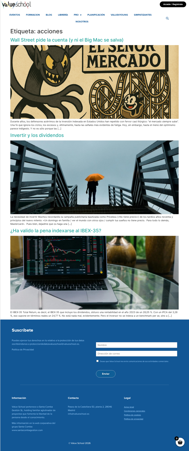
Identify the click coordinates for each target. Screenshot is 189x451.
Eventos (14, 15)
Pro (76, 15)
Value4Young (119, 15)
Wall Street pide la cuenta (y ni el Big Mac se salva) (67, 40)
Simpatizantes (143, 15)
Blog (49, 15)
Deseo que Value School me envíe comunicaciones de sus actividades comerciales (134, 361)
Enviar (105, 374)
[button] (167, 18)
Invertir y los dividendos (37, 135)
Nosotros (82, 21)
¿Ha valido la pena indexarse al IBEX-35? (55, 230)
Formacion (33, 15)
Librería (63, 15)
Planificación (96, 15)
